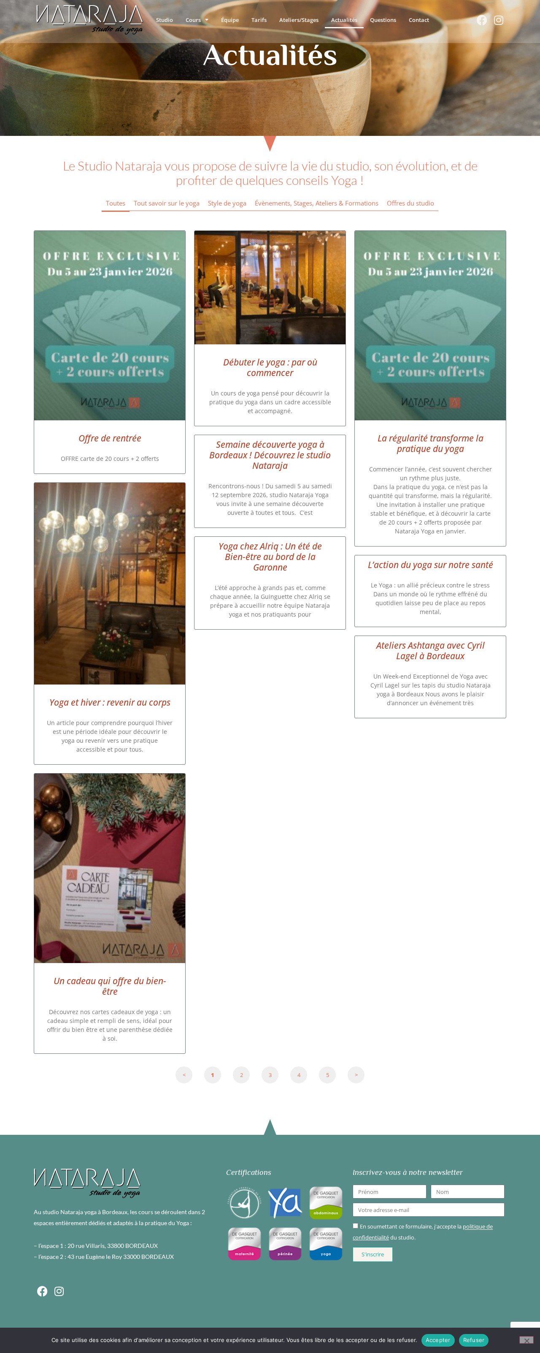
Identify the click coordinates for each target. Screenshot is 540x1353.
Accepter (438, 1340)
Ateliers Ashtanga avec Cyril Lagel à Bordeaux (430, 650)
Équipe (230, 20)
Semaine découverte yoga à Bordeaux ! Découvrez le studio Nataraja (270, 454)
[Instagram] (498, 19)
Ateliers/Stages (299, 20)
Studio (164, 20)
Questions (383, 20)
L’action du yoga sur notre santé (430, 565)
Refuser (474, 1340)
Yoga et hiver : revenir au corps (109, 702)
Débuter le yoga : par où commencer (270, 367)
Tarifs (259, 20)
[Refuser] (526, 1340)
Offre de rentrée (109, 438)
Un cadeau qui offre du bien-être (110, 986)
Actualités (344, 20)
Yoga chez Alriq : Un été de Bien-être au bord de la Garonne (270, 556)
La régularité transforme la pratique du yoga (430, 443)
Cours (193, 20)
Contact (419, 20)
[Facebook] (481, 19)
